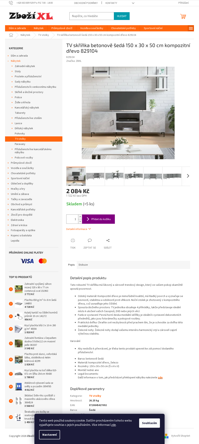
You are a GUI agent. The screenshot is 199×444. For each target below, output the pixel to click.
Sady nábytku (23, 82)
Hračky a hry (18, 189)
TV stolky (20, 139)
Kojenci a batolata (21, 235)
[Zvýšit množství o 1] (80, 217)
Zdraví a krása (19, 225)
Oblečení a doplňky (22, 184)
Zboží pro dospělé (21, 215)
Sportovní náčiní (20, 178)
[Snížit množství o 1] (80, 221)
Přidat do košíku (101, 219)
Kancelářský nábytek (27, 108)
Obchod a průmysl (21, 204)
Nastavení (49, 435)
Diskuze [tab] (83, 265)
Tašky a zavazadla (21, 199)
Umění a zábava (20, 194)
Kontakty (111, 3)
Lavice (18, 123)
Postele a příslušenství (28, 76)
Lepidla (15, 241)
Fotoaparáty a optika (23, 230)
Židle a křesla (22, 102)
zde (113, 425)
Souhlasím (149, 423)
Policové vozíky (24, 158)
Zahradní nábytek (25, 66)
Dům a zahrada (19, 56)
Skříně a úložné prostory (29, 92)
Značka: (73, 61)
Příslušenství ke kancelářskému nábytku (33, 151)
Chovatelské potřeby (23, 173)
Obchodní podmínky (86, 3)
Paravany (20, 144)
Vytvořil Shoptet (180, 436)
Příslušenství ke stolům (28, 118)
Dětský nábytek (24, 128)
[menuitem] (17, 28)
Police (18, 97)
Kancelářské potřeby (23, 210)
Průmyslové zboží (21, 163)
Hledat (122, 16)
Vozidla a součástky (22, 168)
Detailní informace (76, 229)
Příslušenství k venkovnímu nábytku (35, 87)
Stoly (18, 71)
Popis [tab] (71, 265)
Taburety (20, 113)
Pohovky (20, 134)
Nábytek (16, 61)
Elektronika (17, 220)
